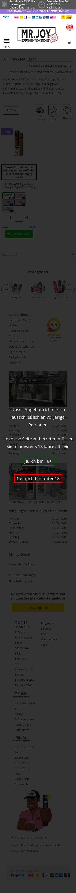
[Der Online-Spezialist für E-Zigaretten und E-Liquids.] (38, 35)
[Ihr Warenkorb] (69, 43)
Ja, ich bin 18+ (38, 461)
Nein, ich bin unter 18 (38, 478)
